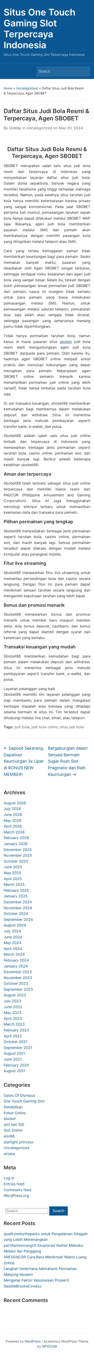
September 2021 (18, 1047)
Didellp (15, 128)
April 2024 (13, 948)
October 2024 (16, 913)
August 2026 (15, 803)
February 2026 (16, 837)
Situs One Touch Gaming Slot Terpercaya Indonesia (40, 29)
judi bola (22, 727)
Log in (9, 1178)
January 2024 (16, 966)
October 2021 (15, 1041)
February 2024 (16, 960)
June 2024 (13, 937)
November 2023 (18, 977)
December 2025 (18, 849)
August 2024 (15, 925)
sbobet (10, 1118)
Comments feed (17, 1190)
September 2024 (18, 919)
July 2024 (12, 931)
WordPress (33, 1341)
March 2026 (14, 832)
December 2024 (18, 902)
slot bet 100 (14, 1124)
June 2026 (13, 814)
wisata (9, 1153)
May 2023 (12, 1012)
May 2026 (12, 820)
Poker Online (15, 1113)
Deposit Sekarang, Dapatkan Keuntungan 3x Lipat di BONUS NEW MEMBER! (24, 761)
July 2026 (12, 808)
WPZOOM (49, 1346)
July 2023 (12, 1001)
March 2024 (14, 954)
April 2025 (13, 878)
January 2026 (16, 843)
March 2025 (14, 884)
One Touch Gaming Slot (24, 1101)
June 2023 (13, 1007)
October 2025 (16, 861)
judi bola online (44, 727)
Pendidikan (13, 1107)
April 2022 (13, 1036)
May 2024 (12, 942)
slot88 (9, 1136)
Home (8, 88)
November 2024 (18, 908)
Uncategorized (27, 88)
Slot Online (13, 1130)
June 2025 (13, 867)
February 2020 (16, 1065)
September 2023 (18, 989)
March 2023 (14, 1024)
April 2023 (13, 1018)
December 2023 (18, 972)
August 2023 (15, 995)
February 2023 (16, 1030)
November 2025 (18, 855)
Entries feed (14, 1184)
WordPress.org (16, 1195)
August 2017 (14, 1071)
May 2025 (12, 873)
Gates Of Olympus (19, 1095)
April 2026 (13, 826)
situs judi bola (72, 727)
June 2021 (12, 1059)
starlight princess (18, 1142)
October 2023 (16, 983)
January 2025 (16, 896)
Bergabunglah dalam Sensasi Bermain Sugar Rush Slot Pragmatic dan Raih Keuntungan (68, 761)
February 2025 (16, 890)
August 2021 (14, 1053)
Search (84, 71)
